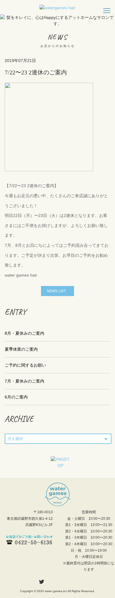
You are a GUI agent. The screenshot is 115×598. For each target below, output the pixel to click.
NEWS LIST (56, 291)
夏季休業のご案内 (21, 349)
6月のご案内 (16, 397)
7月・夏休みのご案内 (24, 381)
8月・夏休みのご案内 (24, 333)
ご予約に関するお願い (25, 365)
